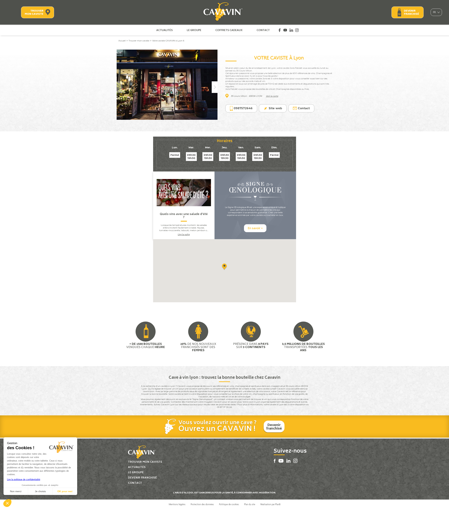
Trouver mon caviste (34, 12)
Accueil (122, 40)
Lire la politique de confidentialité (23, 479)
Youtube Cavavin (285, 30)
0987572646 (243, 108)
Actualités (164, 30)
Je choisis (40, 491)
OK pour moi (64, 491)
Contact (263, 30)
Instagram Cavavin (297, 30)
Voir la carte (272, 96)
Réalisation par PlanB (270, 504)
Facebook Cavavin (279, 30)
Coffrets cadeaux (229, 30)
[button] (7, 503)
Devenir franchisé (411, 12)
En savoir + (255, 228)
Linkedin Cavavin (291, 30)
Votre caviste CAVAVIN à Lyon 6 (168, 40)
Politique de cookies (229, 504)
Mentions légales (177, 504)
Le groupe (194, 30)
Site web (275, 108)
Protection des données (202, 504)
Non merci (15, 491)
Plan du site (249, 504)
